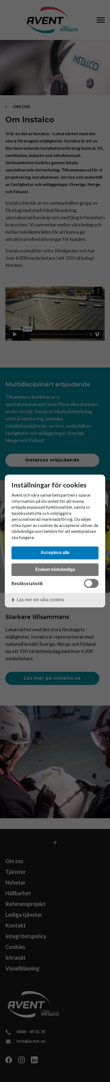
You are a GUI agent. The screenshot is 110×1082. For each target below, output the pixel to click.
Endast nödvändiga (55, 569)
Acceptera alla (55, 552)
